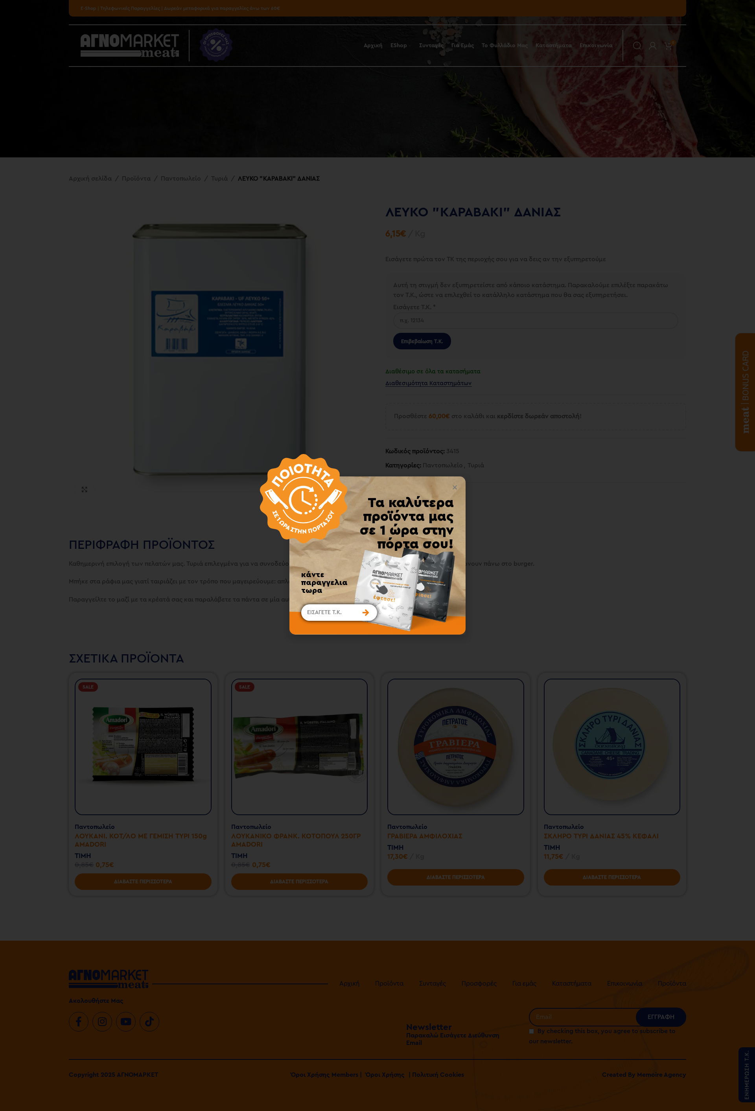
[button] (455, 487)
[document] (377, 555)
